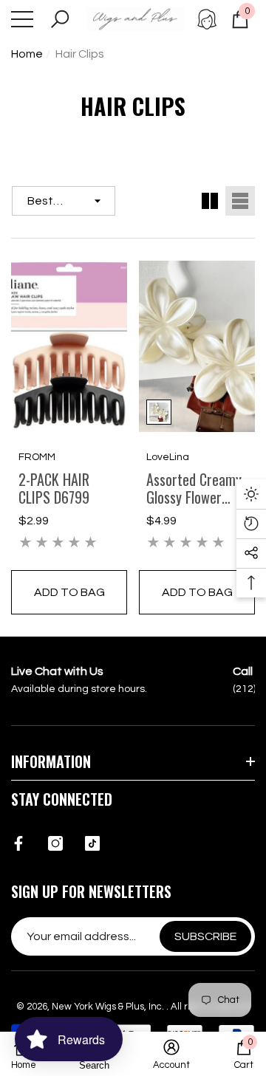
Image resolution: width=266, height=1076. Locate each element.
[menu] (22, 19)
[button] (60, 19)
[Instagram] (55, 843)
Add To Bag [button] (197, 592)
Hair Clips (79, 54)
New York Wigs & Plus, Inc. (109, 1006)
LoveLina (167, 457)
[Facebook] (18, 843)
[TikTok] (92, 843)
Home (27, 54)
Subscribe (205, 936)
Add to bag (69, 592)
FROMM (36, 457)
